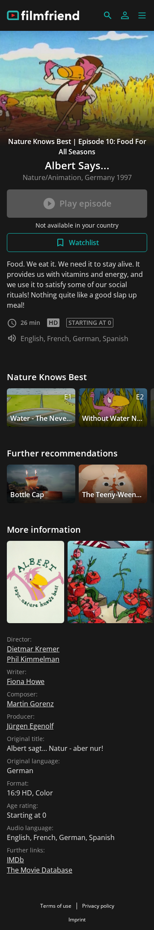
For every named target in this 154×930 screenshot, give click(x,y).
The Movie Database (39, 870)
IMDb (15, 859)
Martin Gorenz (30, 703)
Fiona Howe (25, 681)
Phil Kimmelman (33, 659)
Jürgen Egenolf (30, 726)
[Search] (107, 15)
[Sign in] (124, 15)
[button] (142, 15)
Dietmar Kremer (33, 649)
